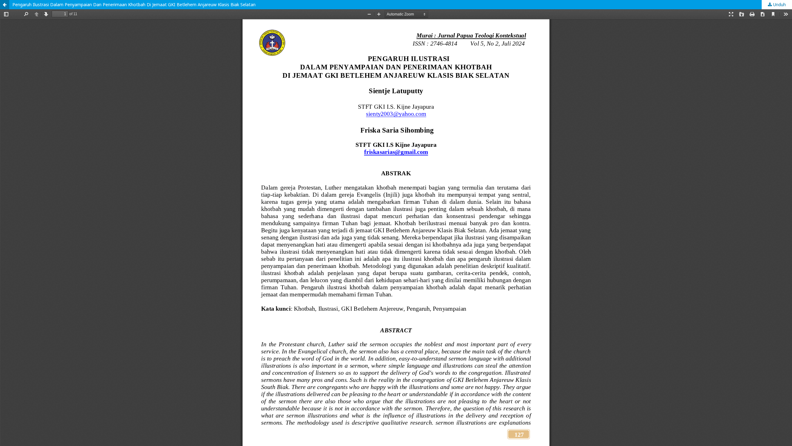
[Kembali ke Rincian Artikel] (4, 4)
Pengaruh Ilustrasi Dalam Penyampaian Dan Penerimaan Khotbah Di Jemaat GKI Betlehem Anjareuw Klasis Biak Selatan (134, 4)
